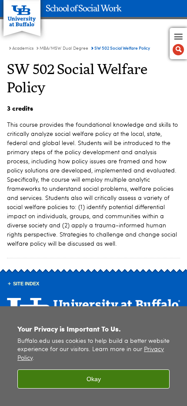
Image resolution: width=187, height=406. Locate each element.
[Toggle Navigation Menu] (178, 43)
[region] (93, 356)
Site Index (26, 283)
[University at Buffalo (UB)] (21, 13)
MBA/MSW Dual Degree (64, 48)
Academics (22, 48)
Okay (94, 379)
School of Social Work (83, 8)
